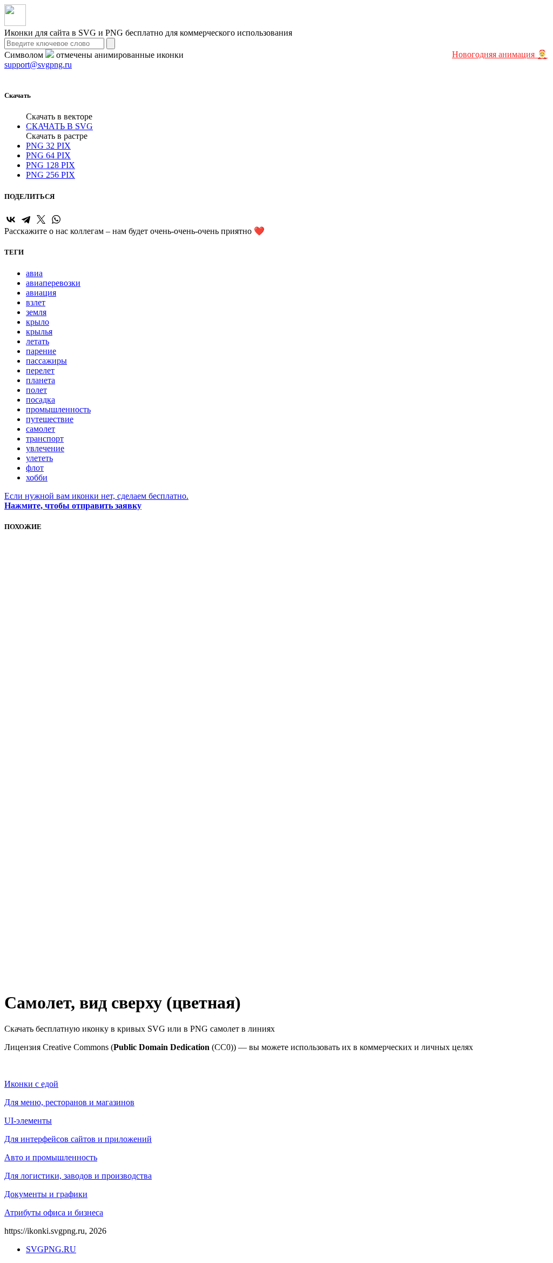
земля (36, 312)
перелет (40, 370)
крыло (37, 321)
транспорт (45, 438)
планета (40, 380)
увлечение (45, 448)
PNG (48, 145)
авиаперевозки (53, 283)
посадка (40, 399)
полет (36, 390)
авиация (41, 292)
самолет (40, 428)
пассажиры (46, 360)
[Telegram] (25, 219)
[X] (41, 219)
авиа (34, 273)
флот (35, 467)
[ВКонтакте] (10, 219)
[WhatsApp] (56, 219)
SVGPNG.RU (51, 1249)
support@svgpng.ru (38, 64)
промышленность (58, 409)
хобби (37, 477)
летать (37, 341)
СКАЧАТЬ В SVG (59, 126)
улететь (39, 458)
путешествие (49, 419)
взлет (35, 302)
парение (41, 351)
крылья (39, 331)
